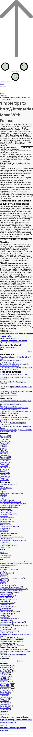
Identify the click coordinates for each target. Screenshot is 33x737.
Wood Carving (5, 530)
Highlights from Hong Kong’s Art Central (16, 387)
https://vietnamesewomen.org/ (11, 505)
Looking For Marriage (7, 510)
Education (3, 495)
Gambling (3, 496)
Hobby (2, 498)
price (26, 563)
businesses (11, 561)
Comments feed (5, 555)
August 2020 (4, 464)
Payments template (7, 518)
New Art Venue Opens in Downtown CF (13, 383)
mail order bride (5, 512)
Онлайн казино (5, 547)
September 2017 (5, 476)
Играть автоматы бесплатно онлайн (13, 540)
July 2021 (3, 445)
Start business (5, 523)
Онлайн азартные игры (8, 546)
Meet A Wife (4, 516)
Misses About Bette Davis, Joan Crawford (15, 378)
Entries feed (4, 554)
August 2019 (4, 469)
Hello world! (24, 374)
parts (18, 563)
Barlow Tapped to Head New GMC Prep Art (16, 392)
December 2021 (5, 436)
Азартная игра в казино (8, 533)
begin (7, 561)
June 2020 (4, 466)
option (15, 563)
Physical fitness (5, 519)
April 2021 (3, 450)
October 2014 (4, 480)
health (26, 561)
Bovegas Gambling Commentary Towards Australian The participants (14, 365)
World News (4, 532)
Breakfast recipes (6, 488)
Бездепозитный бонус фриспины (12, 537)
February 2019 (5, 473)
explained (22, 561)
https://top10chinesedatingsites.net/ (13, 503)
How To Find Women (7, 500)
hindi (30, 561)
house (1, 563)
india (4, 563)
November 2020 (5, 459)
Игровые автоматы (6, 544)
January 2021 (5, 455)
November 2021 (5, 438)
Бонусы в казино (6, 539)
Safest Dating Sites (7, 521)
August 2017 (4, 478)
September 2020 (6, 462)
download (16, 561)
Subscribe (21, 661)
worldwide (14, 565)
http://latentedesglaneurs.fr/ (19, 191)
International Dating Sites (9, 507)
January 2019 (5, 474)
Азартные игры (5, 535)
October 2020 (5, 460)
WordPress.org (5, 557)
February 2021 (5, 453)
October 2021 (4, 439)
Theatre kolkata (5, 525)
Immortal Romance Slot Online (13, 340)
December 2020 (5, 457)
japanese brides (5, 509)
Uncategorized (5, 99)
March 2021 (4, 452)
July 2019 (3, 471)
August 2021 (4, 443)
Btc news (3, 489)
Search (3, 349)
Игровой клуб (4, 542)
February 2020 (5, 467)
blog (1, 486)
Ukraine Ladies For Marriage (9, 526)
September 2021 (5, 441)
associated (2, 561)
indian (7, 563)
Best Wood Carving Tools (8, 484)
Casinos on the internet (10, 345)
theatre (10, 565)
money (11, 563)
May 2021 (3, 448)
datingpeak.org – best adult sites (11, 493)
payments (22, 563)
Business (3, 491)
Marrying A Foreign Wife (8, 514)
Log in (2, 552)
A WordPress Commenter (8, 374)
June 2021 (3, 446)
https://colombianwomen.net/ (10, 502)
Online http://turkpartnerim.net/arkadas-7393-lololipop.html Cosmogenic (16, 368)
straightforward (4, 565)
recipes (30, 563)
